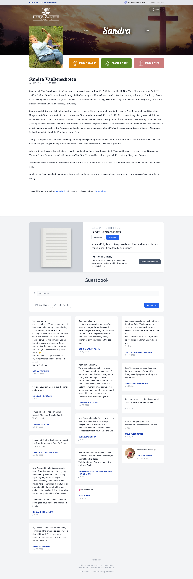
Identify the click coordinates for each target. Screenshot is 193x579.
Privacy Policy (89, 567)
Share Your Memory (149, 261)
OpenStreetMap (99, 571)
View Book (98, 237)
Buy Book (113, 237)
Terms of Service (104, 567)
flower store (100, 190)
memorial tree (61, 190)
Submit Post (152, 305)
